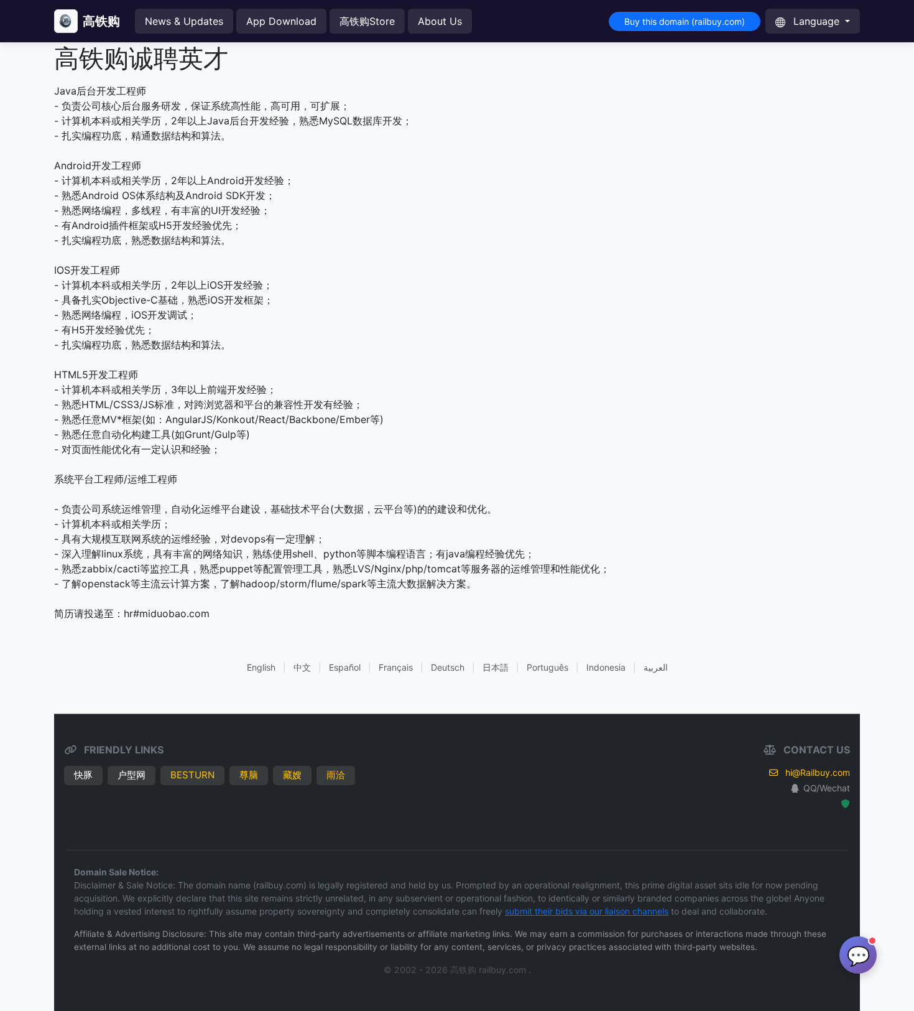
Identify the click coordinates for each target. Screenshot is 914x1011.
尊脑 (248, 775)
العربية (656, 667)
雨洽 (335, 775)
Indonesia (605, 667)
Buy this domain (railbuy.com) (684, 21)
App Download (281, 21)
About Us (440, 21)
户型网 (131, 775)
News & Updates (184, 21)
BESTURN (192, 775)
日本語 (495, 667)
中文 (302, 667)
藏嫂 (292, 775)
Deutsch (447, 667)
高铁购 (101, 21)
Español (345, 667)
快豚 (83, 775)
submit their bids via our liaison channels (586, 911)
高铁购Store (367, 21)
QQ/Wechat (826, 788)
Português (547, 667)
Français (396, 667)
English (261, 667)
